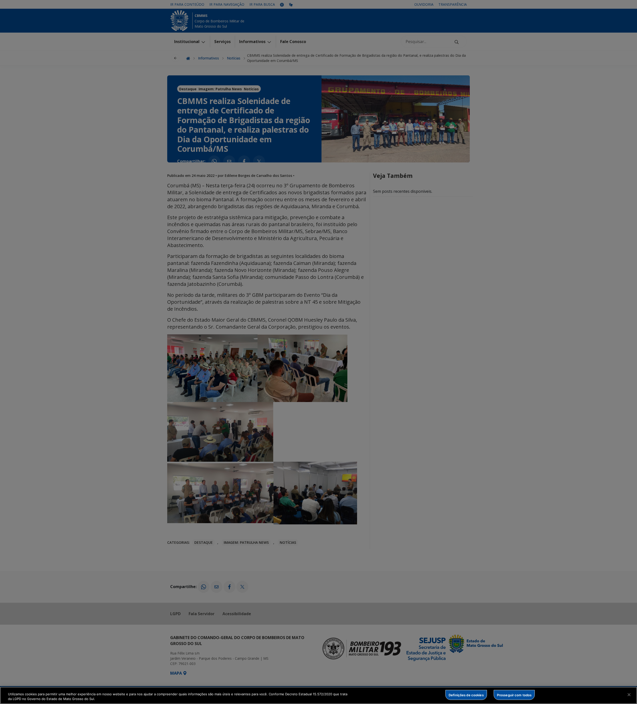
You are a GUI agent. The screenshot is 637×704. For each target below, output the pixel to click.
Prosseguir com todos (514, 695)
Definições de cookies (466, 695)
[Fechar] (629, 694)
